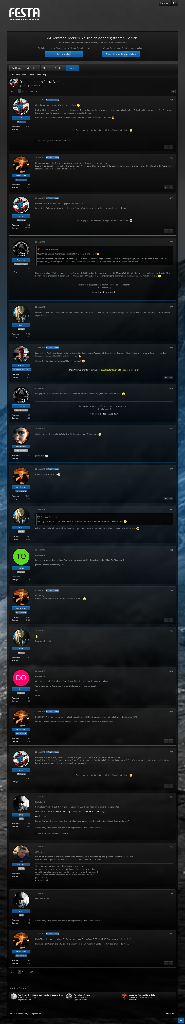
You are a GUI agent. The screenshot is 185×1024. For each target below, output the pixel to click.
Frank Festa (133, 997)
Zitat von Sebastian (49, 517)
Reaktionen (16, 126)
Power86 (21, 997)
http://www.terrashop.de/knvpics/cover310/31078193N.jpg (77, 811)
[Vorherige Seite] (11, 91)
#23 (171, 198)
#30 (171, 509)
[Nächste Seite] (36, 91)
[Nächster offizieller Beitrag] (171, 147)
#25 (171, 307)
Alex (57, 141)
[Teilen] (173, 91)
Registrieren (165, 3)
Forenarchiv (133, 999)
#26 (171, 347)
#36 (171, 752)
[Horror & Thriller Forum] (24, 14)
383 (31, 91)
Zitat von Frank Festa (50, 249)
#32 (171, 590)
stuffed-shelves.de (108, 292)
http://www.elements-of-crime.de (83, 370)
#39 (171, 893)
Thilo (57, 833)
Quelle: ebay (40, 816)
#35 (171, 711)
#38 (171, 846)
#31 (171, 550)
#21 (171, 99)
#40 (171, 933)
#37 (171, 797)
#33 (171, 630)
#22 (171, 157)
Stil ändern (171, 1013)
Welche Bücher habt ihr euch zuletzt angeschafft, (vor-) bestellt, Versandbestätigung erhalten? (58, 995)
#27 (171, 388)
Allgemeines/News (24, 999)
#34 (171, 671)
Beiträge (15, 129)
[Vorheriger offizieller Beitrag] (166, 147)
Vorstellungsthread (82, 995)
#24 (171, 242)
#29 (171, 469)
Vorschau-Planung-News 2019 (142, 995)
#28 (171, 428)
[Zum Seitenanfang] (181, 1020)
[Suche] (175, 3)
